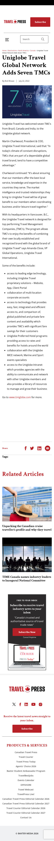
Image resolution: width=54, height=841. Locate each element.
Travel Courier (26, 757)
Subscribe (40, 21)
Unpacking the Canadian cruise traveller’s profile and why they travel (27, 528)
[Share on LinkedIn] (39, 448)
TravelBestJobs (25, 775)
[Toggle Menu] (7, 39)
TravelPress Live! (25, 794)
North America (23, 50)
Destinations (12, 50)
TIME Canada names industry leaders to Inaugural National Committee (26, 578)
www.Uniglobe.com (20, 397)
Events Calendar (26, 780)
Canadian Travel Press (26, 752)
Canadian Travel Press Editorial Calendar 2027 (25, 803)
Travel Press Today (26, 761)
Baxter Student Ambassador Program (26, 770)
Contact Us (26, 817)
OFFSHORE (26, 784)
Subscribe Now (27, 632)
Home (4, 50)
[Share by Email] (47, 448)
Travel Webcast (26, 789)
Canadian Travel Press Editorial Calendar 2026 (25, 798)
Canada (33, 50)
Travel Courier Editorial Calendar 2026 (25, 808)
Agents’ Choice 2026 (26, 766)
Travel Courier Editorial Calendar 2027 (25, 812)
